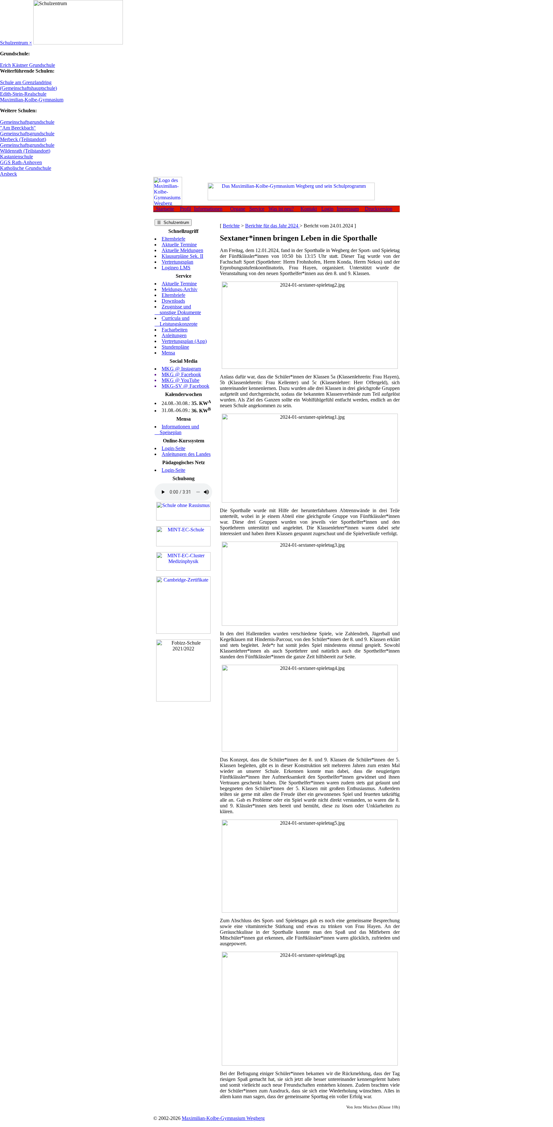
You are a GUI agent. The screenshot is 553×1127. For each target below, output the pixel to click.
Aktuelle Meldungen (182, 250)
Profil (185, 208)
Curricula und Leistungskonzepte (176, 321)
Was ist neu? (281, 208)
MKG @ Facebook (181, 374)
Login (327, 208)
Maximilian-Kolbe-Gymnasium (31, 99)
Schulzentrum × (16, 42)
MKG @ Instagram (181, 368)
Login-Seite (173, 448)
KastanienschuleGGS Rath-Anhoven (21, 159)
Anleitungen (174, 335)
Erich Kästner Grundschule (27, 65)
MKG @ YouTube (180, 380)
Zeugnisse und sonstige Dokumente (178, 309)
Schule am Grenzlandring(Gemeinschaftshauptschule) (28, 85)
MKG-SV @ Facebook (185, 386)
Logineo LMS (176, 267)
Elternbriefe (173, 239)
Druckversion (378, 208)
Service (256, 208)
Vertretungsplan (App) (184, 341)
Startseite (163, 208)
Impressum (348, 208)
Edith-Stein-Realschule (23, 94)
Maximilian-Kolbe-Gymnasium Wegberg (223, 1118)
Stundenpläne (175, 347)
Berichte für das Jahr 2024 (272, 225)
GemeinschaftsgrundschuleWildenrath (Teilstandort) (27, 148)
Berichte (231, 225)
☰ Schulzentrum (173, 222)
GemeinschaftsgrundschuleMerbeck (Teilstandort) (27, 136)
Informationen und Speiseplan (177, 429)
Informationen (208, 208)
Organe (237, 208)
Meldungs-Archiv (179, 289)
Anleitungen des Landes (186, 454)
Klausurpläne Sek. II (182, 256)
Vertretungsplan (177, 262)
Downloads (173, 301)
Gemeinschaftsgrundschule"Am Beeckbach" (27, 125)
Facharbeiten (175, 329)
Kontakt (309, 208)
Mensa (168, 352)
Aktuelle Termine (179, 244)
